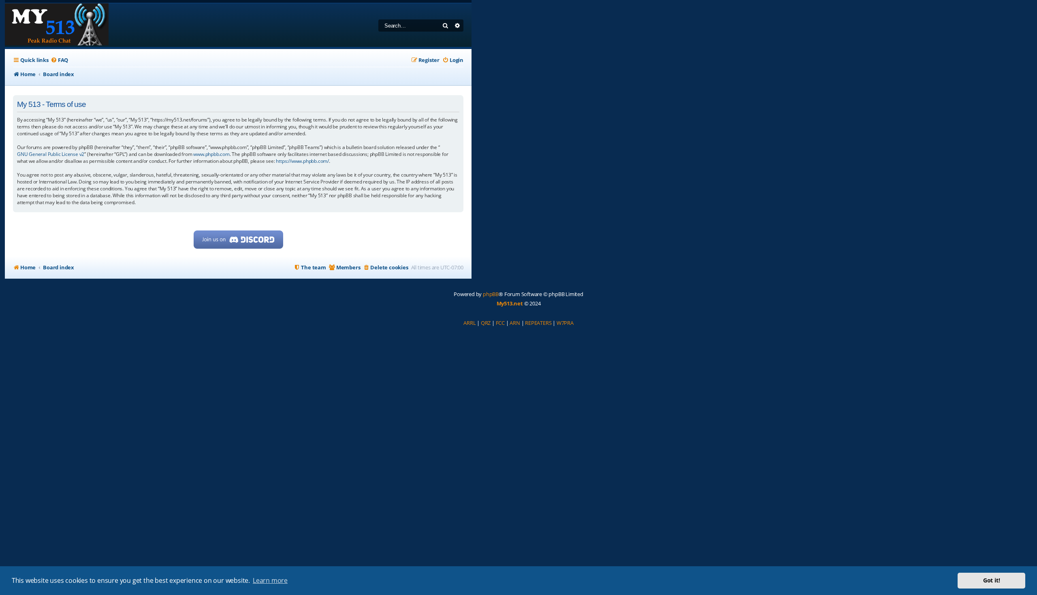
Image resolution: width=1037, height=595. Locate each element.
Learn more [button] (270, 580)
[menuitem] (59, 60)
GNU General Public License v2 (50, 154)
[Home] (57, 25)
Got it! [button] (991, 580)
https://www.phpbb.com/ (302, 161)
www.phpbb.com (211, 154)
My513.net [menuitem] (510, 303)
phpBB (491, 294)
